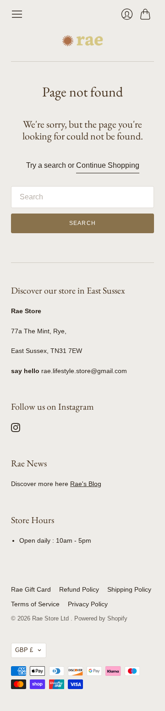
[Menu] (17, 14)
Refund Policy (79, 589)
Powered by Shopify (100, 618)
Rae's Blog (85, 483)
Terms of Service (35, 604)
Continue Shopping (107, 165)
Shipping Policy (129, 589)
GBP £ (24, 650)
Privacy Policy (88, 604)
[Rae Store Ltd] (82, 41)
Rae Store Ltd (51, 618)
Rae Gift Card (31, 589)
